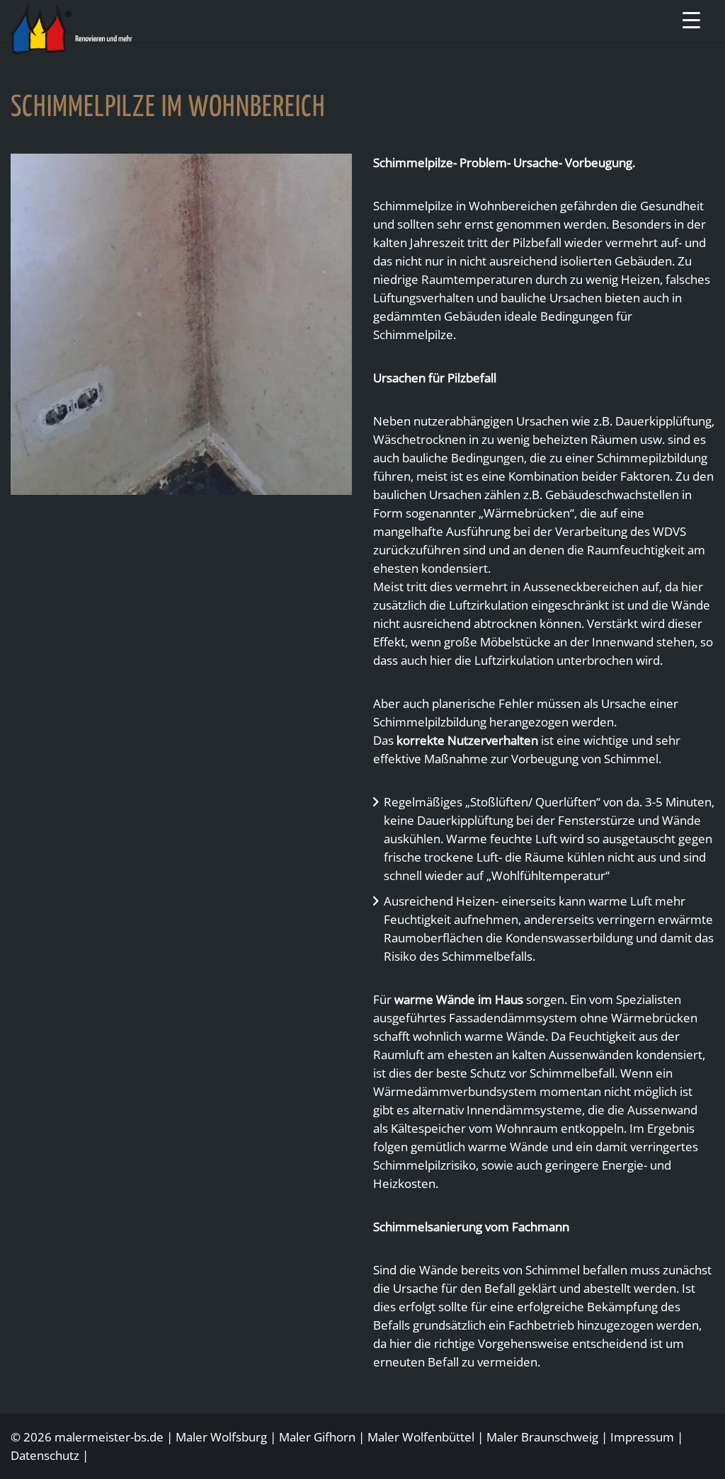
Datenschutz (45, 1455)
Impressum (642, 1437)
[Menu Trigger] (691, 19)
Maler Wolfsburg (221, 1437)
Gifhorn (334, 1437)
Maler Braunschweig (542, 1437)
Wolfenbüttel (438, 1437)
